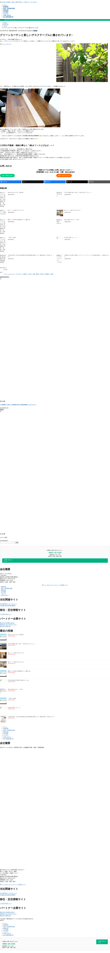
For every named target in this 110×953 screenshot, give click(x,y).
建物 (37, 274)
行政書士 (47, 274)
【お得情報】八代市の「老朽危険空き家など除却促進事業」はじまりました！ (18, 404)
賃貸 (52, 274)
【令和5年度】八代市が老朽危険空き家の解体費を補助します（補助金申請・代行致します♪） (31, 716)
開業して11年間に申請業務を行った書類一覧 (19, 219)
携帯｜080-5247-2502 (64, 175)
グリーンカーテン (9, 274)
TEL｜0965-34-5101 (7, 175)
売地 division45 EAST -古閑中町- (16, 192)
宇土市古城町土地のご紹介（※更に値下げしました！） (78, 192)
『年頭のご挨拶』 (12, 237)
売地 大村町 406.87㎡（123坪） (72, 219)
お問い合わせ (7, 737)
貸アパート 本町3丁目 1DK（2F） (72, 210)
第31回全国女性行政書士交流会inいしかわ (18, 680)
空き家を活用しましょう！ (71, 237)
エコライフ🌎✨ (4, 537)
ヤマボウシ (18, 274)
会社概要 (5, 733)
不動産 (25, 274)
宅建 (34, 274)
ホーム (5, 727)
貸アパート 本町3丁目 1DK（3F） (16, 210)
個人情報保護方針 (8, 738)
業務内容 (5, 732)
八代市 (30, 274)
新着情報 (5, 728)
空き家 (41, 274)
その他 (35, 30)
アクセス (5, 735)
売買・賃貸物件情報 (9, 730)
